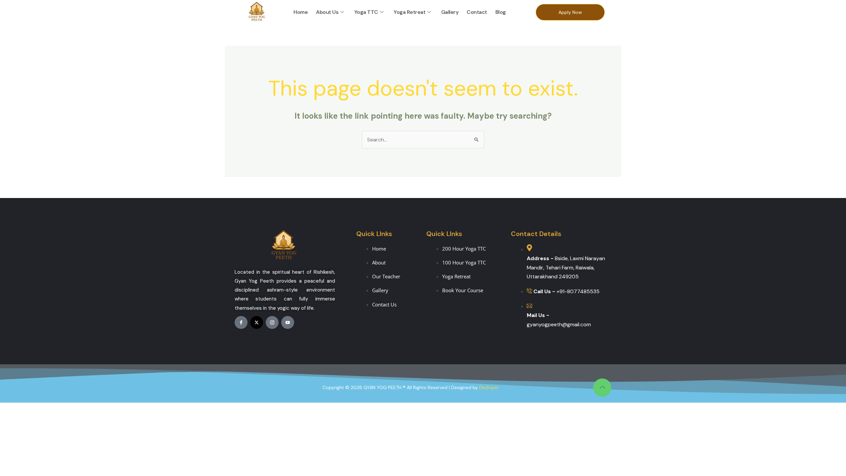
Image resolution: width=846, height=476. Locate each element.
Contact (477, 12)
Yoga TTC (366, 12)
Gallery (450, 12)
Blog (500, 12)
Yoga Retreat (409, 12)
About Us (327, 12)
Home (300, 12)
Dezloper (489, 387)
